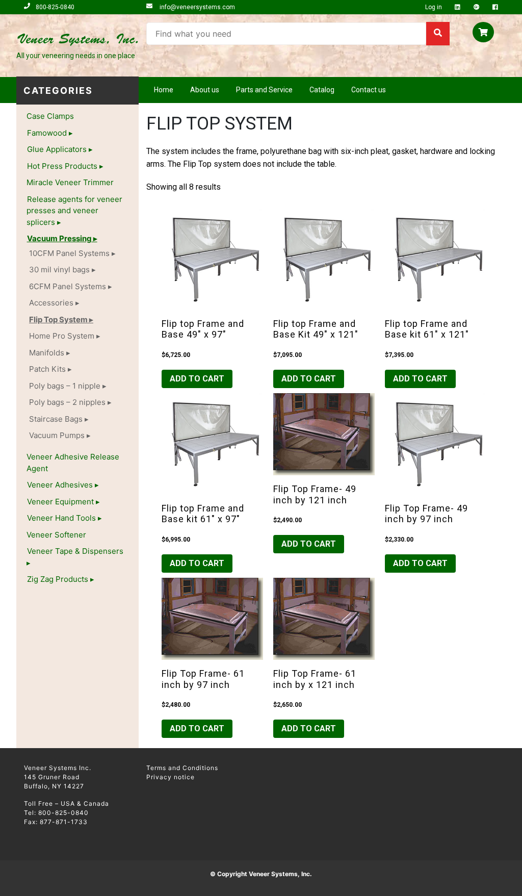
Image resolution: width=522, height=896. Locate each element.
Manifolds (46, 352)
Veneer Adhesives (60, 485)
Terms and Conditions (182, 768)
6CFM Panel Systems (67, 286)
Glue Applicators (57, 149)
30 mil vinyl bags (59, 269)
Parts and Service (264, 90)
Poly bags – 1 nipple (64, 386)
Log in (434, 7)
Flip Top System (58, 319)
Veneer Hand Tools (61, 518)
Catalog (321, 90)
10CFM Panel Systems (69, 253)
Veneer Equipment (60, 501)
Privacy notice (170, 777)
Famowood (47, 133)
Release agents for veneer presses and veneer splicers (74, 210)
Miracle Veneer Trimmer (70, 182)
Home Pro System (61, 336)
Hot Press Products (62, 166)
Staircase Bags (56, 419)
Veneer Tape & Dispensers (75, 551)
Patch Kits (47, 369)
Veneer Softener (56, 535)
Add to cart (197, 378)
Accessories (51, 303)
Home (163, 90)
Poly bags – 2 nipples (67, 402)
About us (204, 90)
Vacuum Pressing (59, 238)
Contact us (368, 90)
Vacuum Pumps (57, 435)
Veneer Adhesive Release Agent (73, 462)
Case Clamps (50, 116)
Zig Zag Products (57, 579)
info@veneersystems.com (196, 7)
